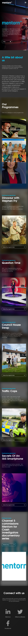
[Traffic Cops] (14, 422)
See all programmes (9, 247)
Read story (6, 544)
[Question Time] (14, 291)
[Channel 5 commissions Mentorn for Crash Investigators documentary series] (14, 566)
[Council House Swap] (14, 358)
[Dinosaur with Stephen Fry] (14, 229)
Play (4, 41)
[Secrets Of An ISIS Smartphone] (14, 487)
